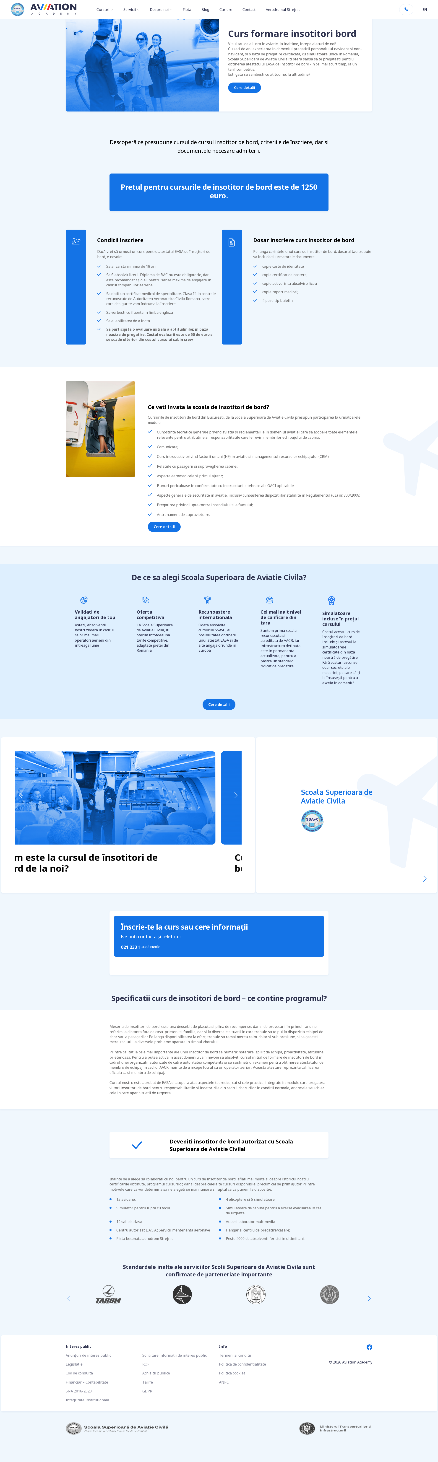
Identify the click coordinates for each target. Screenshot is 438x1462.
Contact (249, 10)
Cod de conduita (79, 1373)
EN (424, 10)
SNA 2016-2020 (79, 1391)
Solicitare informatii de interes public (174, 1355)
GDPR (147, 1391)
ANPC (224, 1382)
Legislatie (74, 1364)
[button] (20, 795)
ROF (145, 1364)
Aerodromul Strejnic (283, 10)
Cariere (225, 10)
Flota (187, 10)
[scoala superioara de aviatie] (142, 1428)
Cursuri (103, 10)
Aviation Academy (357, 1362)
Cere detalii (244, 87)
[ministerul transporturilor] (295, 1428)
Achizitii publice (156, 1373)
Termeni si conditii (235, 1355)
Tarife (147, 1382)
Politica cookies (232, 1373)
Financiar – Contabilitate (87, 1382)
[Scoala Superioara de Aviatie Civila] (425, 879)
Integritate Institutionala (87, 1399)
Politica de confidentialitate (242, 1364)
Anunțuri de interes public (88, 1355)
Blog (205, 10)
